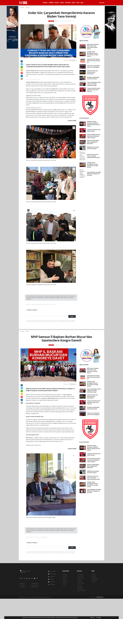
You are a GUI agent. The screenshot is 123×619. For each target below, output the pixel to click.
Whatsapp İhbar (34, 585)
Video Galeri (53, 574)
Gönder (72, 316)
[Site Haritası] (35, 578)
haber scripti (66, 597)
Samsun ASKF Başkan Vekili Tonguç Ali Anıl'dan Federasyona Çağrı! (94, 84)
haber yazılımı (55, 597)
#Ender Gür (28, 304)
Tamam (99, 617)
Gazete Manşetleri (81, 590)
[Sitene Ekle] (38, 578)
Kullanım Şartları (35, 583)
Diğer (82, 2)
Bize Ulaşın (52, 584)
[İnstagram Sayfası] (25, 578)
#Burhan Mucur (37, 537)
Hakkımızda (22, 583)
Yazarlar (52, 576)
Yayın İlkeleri (22, 585)
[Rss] (33, 578)
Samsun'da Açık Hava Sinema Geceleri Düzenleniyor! (92, 72)
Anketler (94, 576)
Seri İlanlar (79, 586)
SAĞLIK (73, 2)
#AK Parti (53, 304)
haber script (78, 597)
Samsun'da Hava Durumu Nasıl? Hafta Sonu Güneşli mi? (93, 60)
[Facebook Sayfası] (20, 578)
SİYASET (57, 2)
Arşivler (52, 579)
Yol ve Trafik (80, 576)
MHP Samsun (51, 398)
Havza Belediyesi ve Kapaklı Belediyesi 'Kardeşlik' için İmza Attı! (94, 174)
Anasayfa (22, 7)
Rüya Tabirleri (95, 579)
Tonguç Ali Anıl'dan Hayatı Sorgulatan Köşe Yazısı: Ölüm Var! (93, 90)
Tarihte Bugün (80, 583)
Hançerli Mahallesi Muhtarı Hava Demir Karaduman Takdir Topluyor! (93, 136)
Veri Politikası (22, 587)
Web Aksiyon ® (100, 597)
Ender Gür (55, 89)
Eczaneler (79, 579)
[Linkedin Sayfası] (30, 578)
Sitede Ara (94, 574)
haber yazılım (72, 597)
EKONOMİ (67, 2)
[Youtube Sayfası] (28, 578)
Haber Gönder (34, 587)
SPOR (77, 2)
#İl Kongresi (44, 537)
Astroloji (94, 581)
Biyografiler (94, 577)
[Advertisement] (61, 609)
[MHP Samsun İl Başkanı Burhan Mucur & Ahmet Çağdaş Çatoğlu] (51, 484)
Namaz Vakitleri (80, 577)
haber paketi (61, 597)
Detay (93, 617)
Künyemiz (52, 581)
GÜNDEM (51, 2)
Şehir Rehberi (80, 588)
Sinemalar (79, 585)
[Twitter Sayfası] (22, 578)
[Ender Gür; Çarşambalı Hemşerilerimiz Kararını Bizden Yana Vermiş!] (48, 40)
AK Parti (36, 70)
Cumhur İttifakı (30, 70)
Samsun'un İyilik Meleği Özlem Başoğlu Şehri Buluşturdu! (93, 142)
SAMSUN (45, 2)
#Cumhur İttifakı (46, 304)
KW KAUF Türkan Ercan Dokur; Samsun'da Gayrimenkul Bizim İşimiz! (93, 156)
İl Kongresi (69, 394)
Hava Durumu (80, 574)
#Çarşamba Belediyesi (37, 304)
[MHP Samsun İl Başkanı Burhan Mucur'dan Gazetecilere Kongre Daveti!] (48, 364)
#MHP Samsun (29, 537)
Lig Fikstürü (79, 581)
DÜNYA (62, 2)
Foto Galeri (53, 571)
